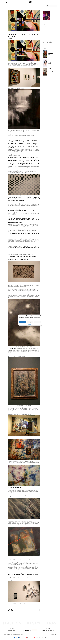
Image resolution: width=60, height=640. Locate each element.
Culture (37, 610)
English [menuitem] (16, 637)
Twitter (50, 630)
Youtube (53, 630)
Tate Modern (35, 63)
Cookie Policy (29, 324)
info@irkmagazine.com (11, 630)
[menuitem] (15, 637)
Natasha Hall (45, 21)
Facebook (47, 630)
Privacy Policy (53, 634)
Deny (30, 322)
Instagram (43, 630)
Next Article (38, 615)
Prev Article (10, 615)
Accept (23, 322)
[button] (40, 315)
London (27, 62)
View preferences (37, 322)
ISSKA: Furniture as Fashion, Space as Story (50, 70)
